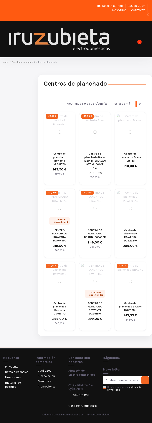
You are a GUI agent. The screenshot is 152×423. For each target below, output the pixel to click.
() (148, 14)
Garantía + (45, 381)
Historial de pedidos (13, 384)
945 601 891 (81, 395)
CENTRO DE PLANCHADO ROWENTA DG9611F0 (95, 308)
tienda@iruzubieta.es (82, 405)
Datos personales (16, 372)
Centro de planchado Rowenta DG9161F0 (59, 308)
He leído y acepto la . (124, 388)
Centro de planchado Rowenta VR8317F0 (59, 159)
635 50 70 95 (137, 6)
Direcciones (13, 377)
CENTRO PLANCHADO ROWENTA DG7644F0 (59, 235)
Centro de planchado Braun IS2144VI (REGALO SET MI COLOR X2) (95, 160)
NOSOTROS (119, 10)
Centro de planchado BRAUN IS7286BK (130, 307)
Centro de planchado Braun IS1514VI (130, 157)
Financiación (46, 376)
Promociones (46, 386)
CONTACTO (138, 10)
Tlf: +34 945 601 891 (110, 6)
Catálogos (44, 370)
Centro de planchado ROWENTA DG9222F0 (130, 235)
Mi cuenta (11, 366)
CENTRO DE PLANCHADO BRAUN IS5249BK (95, 234)
